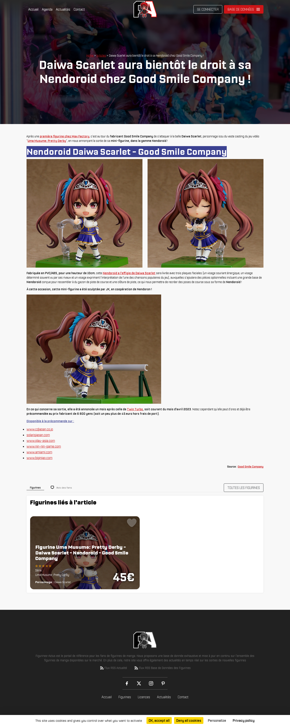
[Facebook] (127, 683)
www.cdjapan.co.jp (40, 429)
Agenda (47, 9)
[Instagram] (151, 683)
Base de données (241, 9)
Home (90, 55)
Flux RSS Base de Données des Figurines (165, 668)
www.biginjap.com (39, 458)
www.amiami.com (39, 452)
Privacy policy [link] (244, 720)
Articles (101, 55)
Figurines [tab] (35, 487)
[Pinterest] (163, 683)
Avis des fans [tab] (64, 487)
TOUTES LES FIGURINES (243, 488)
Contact (79, 9)
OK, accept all (159, 720)
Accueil (33, 9)
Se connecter (208, 9)
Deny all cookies (188, 720)
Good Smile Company (250, 466)
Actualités (63, 9)
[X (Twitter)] (139, 683)
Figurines (124, 697)
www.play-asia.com (41, 440)
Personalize (217, 720)
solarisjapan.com (38, 435)
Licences (144, 697)
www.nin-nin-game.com (44, 446)
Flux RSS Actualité (115, 668)
